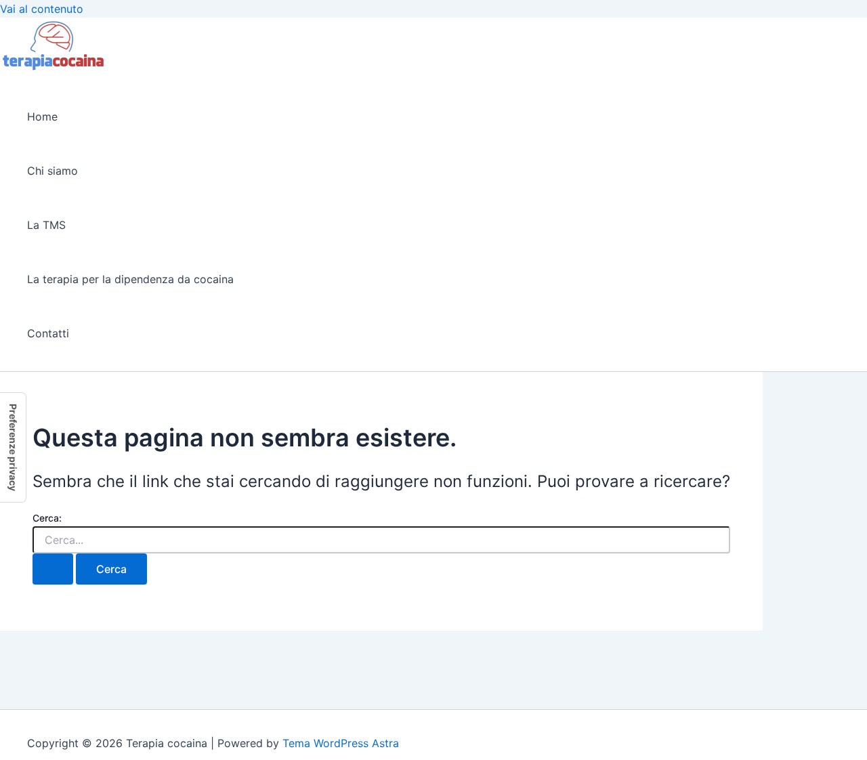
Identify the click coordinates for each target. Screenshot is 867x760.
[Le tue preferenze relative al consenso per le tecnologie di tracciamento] (13, 447)
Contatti (48, 333)
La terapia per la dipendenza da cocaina (130, 279)
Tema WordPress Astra (340, 743)
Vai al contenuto (41, 9)
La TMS (46, 225)
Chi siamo (52, 170)
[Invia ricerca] (53, 569)
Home (42, 116)
